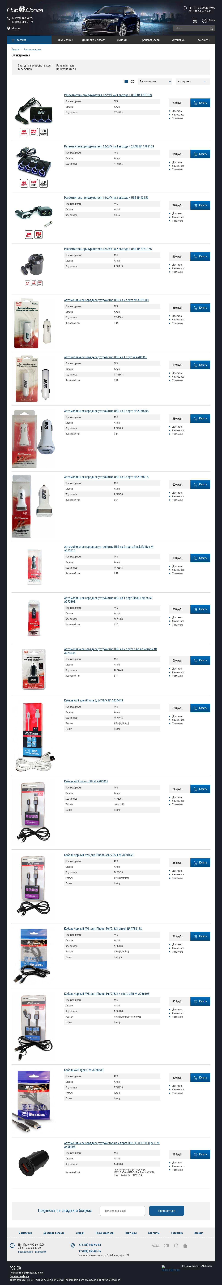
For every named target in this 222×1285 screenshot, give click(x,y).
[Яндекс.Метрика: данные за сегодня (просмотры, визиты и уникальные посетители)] (171, 1268)
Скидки (122, 40)
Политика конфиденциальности (26, 1272)
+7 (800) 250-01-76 (22, 21)
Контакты (204, 40)
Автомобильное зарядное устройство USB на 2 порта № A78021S (106, 477)
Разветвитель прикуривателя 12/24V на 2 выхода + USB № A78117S (108, 249)
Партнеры (131, 1233)
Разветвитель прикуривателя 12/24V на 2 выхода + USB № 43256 (106, 197)
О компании (65, 40)
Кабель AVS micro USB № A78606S (86, 781)
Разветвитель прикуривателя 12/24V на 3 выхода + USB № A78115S (108, 95)
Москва (16, 28)
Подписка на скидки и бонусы (65, 1210)
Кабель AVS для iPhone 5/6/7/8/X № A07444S (93, 700)
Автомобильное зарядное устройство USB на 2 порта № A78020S (106, 411)
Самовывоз (178, 114)
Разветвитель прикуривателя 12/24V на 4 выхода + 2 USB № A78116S (109, 146)
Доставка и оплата (93, 40)
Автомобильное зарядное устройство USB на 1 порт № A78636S (105, 357)
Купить (203, 102)
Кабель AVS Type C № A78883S (84, 1070)
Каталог (21, 40)
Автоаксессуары (32, 49)
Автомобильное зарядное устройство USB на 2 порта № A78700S (106, 300)
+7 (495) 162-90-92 (22, 17)
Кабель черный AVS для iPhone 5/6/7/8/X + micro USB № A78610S (107, 993)
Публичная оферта (19, 1276)
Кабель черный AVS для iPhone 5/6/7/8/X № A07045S (99, 855)
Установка (178, 40)
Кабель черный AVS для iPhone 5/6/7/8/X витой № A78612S (103, 928)
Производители (150, 40)
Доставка (177, 111)
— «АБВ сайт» (196, 1266)
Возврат (198, 1233)
